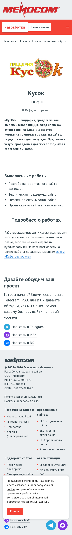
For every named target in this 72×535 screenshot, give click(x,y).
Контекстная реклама (52, 449)
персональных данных (34, 501)
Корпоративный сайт (19, 416)
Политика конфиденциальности (23, 396)
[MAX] (63, 525)
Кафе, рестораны (36, 110)
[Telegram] (51, 525)
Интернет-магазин (18, 421)
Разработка (14, 27)
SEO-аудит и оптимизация (47, 433)
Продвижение (39, 27)
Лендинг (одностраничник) (17, 434)
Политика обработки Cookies (22, 401)
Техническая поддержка (14, 467)
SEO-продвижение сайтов (51, 423)
